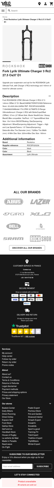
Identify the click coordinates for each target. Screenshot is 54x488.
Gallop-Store (7, 425)
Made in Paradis (9, 441)
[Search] (9, 10)
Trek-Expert (33, 434)
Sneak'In (32, 422)
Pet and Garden (35, 413)
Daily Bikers (7, 410)
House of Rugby (9, 434)
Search (14, 10)
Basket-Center (8, 407)
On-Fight (6, 447)
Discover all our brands (27, 247)
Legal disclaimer (9, 386)
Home (5, 17)
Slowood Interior (35, 416)
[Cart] (51, 4)
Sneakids (32, 425)
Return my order (9, 362)
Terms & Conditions (10, 380)
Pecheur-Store (34, 410)
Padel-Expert (34, 407)
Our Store (6, 398)
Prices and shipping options (14, 392)
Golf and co (7, 428)
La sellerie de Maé (10, 438)
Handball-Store (9, 431)
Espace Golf (7, 419)
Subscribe (43, 466)
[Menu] (3, 11)
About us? (6, 374)
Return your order (27, 320)
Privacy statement (10, 395)
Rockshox (14, 66)
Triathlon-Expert (35, 438)
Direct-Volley (7, 416)
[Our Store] (39, 4)
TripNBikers (33, 441)
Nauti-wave (7, 444)
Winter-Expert (34, 444)
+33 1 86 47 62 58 (27, 277)
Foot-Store (6, 422)
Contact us (27, 269)
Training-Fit (33, 431)
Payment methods (10, 389)
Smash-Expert (34, 419)
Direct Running (8, 413)
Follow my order (9, 359)
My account (7, 352)
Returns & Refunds (10, 383)
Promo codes (8, 365)
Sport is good (34, 428)
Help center (7, 356)
